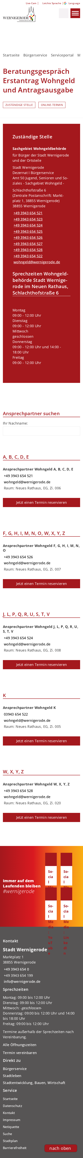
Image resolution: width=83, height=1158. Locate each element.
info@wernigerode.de (22, 981)
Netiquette (11, 1127)
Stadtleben (12, 1075)
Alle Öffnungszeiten (19, 1044)
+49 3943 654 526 (28, 237)
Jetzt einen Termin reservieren (41, 502)
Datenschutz (12, 1106)
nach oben (60, 1148)
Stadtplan (10, 1141)
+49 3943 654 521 (28, 213)
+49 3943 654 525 (28, 231)
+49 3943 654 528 (28, 249)
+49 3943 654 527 (28, 243)
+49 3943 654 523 (28, 219)
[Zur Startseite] (23, 14)
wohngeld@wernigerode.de (36, 262)
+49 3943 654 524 (28, 225)
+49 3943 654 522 (28, 256)
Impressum (11, 1120)
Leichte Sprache (51, 3)
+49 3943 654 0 (16, 969)
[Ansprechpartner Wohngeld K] (41, 715)
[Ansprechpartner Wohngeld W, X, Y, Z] (41, 792)
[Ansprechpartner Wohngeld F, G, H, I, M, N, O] (41, 556)
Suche (7, 1134)
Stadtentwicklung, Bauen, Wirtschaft (34, 1082)
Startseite (11, 55)
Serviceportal (62, 55)
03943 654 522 (15, 714)
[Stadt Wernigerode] (41, 965)
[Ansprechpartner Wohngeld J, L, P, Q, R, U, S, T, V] (41, 637)
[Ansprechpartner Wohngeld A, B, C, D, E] (41, 477)
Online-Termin (52, 105)
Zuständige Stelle (19, 105)
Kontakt (9, 1113)
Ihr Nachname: (15, 423)
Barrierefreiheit (15, 1148)
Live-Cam (31, 3)
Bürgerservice (35, 55)
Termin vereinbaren (20, 1052)
